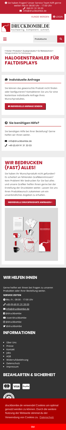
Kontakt (10, 349)
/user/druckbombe (16, 317)
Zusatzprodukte (29, 51)
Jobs (8, 352)
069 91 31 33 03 (34, 8)
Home (8, 51)
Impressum (12, 366)
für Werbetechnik (45, 51)
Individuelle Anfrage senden (26, 106)
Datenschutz (13, 363)
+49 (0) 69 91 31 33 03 (20, 145)
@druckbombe (13, 313)
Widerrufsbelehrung (17, 359)
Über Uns (11, 342)
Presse (9, 345)
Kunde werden (40, 16)
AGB (8, 356)
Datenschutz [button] (47, 417)
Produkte (17, 51)
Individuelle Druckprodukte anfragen (29, 202)
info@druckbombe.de (34, 11)
